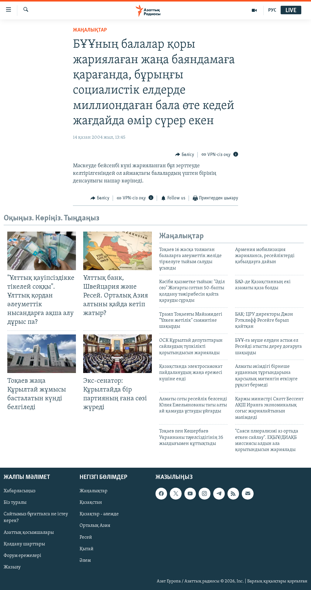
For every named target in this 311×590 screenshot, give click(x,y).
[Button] (184, 155)
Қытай (87, 548)
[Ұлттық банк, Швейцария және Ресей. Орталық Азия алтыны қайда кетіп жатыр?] (117, 251)
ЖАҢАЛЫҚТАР (90, 30)
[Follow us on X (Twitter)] (175, 493)
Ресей (86, 537)
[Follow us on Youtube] (190, 493)
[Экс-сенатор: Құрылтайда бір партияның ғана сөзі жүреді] (117, 353)
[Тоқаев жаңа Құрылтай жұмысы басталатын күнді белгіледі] (41, 353)
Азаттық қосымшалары (29, 532)
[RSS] (233, 493)
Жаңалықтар (94, 491)
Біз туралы (15, 502)
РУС (272, 10)
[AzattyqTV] (254, 10)
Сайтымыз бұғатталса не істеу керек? (36, 517)
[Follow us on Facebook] (161, 493)
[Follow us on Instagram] (204, 493)
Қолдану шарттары (24, 543)
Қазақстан (91, 502)
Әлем (85, 560)
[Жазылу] (247, 493)
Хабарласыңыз (20, 491)
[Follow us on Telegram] (219, 493)
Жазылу (12, 567)
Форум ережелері (22, 555)
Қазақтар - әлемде (99, 514)
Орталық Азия (95, 525)
